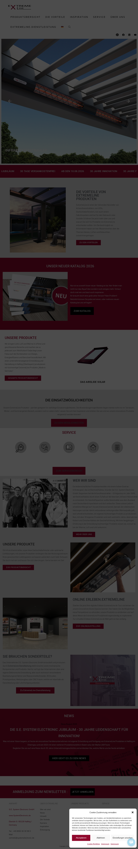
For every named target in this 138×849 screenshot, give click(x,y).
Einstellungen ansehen (122, 838)
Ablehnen (101, 838)
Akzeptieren (81, 838)
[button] (132, 812)
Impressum (105, 844)
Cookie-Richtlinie (93, 844)
